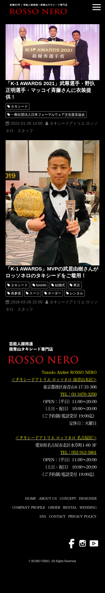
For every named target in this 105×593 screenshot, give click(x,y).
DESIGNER (88, 498)
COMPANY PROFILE (28, 507)
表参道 (16, 293)
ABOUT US (48, 498)
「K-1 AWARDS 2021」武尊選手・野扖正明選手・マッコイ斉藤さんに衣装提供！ (50, 90)
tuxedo (41, 285)
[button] (96, 7)
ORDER (54, 507)
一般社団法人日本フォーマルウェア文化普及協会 (48, 115)
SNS (42, 516)
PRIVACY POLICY (82, 516)
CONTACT (57, 516)
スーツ (34, 293)
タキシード (19, 106)
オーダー (54, 293)
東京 (76, 285)
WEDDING (88, 507)
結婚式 (60, 285)
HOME (30, 498)
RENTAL (70, 507)
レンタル (76, 293)
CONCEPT (68, 498)
